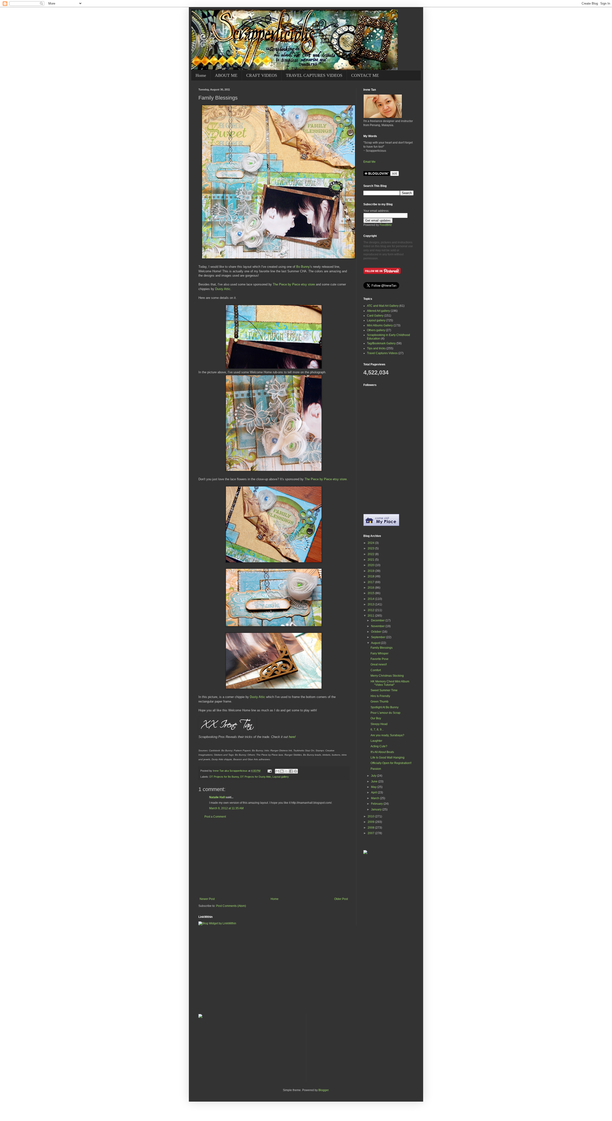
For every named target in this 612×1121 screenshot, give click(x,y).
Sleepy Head (379, 724)
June (374, 781)
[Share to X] (286, 771)
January (376, 809)
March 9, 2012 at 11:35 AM (226, 808)
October (376, 631)
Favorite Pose (379, 659)
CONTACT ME (365, 75)
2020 (371, 565)
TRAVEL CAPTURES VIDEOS (314, 75)
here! (292, 737)
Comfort (376, 670)
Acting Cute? (379, 746)
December (378, 620)
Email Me (369, 161)
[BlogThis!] (281, 771)
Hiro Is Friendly (380, 696)
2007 (371, 833)
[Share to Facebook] (291, 771)
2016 (371, 587)
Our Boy (376, 718)
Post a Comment (215, 816)
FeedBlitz (386, 225)
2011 (371, 615)
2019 (371, 571)
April (374, 792)
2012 (371, 610)
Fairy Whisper (379, 653)
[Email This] (277, 771)
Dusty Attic (222, 289)
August (376, 643)
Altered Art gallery (378, 310)
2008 (371, 827)
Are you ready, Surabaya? (387, 735)
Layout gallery (281, 776)
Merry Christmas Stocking (387, 675)
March (375, 798)
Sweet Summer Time (384, 690)
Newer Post (207, 899)
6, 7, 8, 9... (377, 729)
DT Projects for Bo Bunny (224, 776)
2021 (371, 559)
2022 (371, 554)
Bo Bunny (303, 266)
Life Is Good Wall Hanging (387, 757)
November (378, 626)
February (377, 803)
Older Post (341, 899)
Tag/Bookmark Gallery (381, 343)
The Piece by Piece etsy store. (326, 479)
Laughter (376, 740)
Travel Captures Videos (382, 353)
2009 (371, 822)
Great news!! (379, 664)
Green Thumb (379, 701)
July (374, 775)
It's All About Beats (382, 752)
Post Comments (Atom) (231, 906)
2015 (371, 593)
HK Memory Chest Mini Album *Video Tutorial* (390, 683)
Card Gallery (375, 315)
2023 (371, 548)
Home (201, 75)
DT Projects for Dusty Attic (255, 776)
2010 (371, 816)
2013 (371, 604)
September (378, 637)
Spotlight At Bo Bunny (385, 707)
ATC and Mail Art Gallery (383, 305)
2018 (371, 576)
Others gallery (376, 330)
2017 (371, 582)
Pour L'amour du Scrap (385, 712)
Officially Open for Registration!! (391, 763)
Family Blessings (382, 647)
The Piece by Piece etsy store (294, 284)
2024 (371, 543)
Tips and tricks (376, 348)
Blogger (323, 1090)
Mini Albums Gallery (380, 325)
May (374, 787)
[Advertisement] (273, 857)
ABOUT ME (226, 75)
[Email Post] (269, 770)
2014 (371, 599)
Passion (376, 768)
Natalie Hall (217, 797)
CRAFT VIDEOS (261, 75)
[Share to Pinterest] (295, 771)
